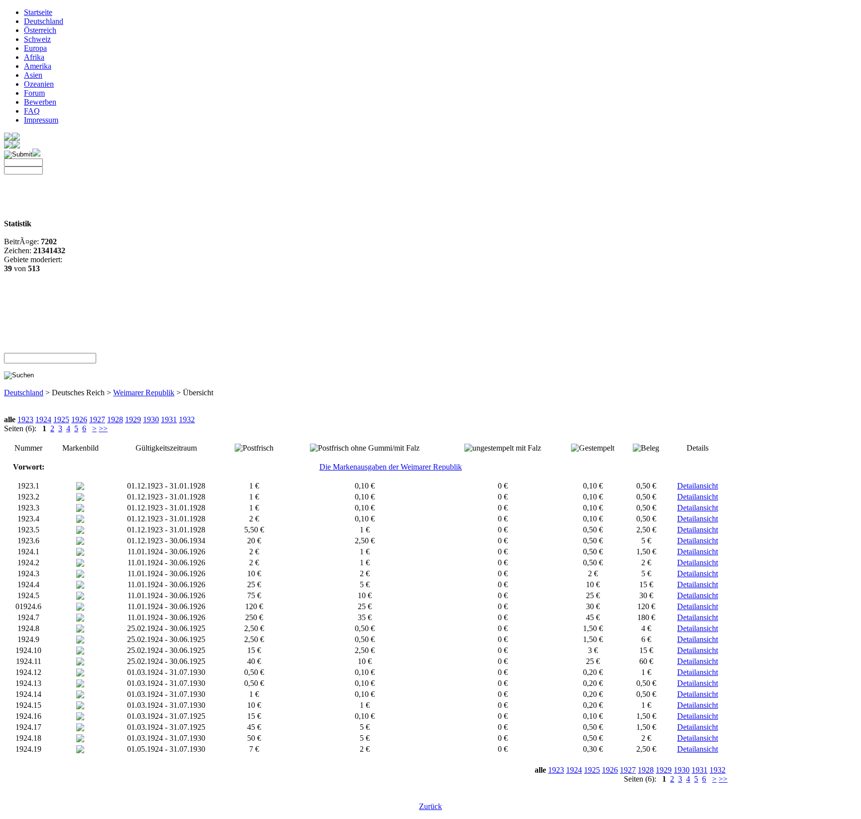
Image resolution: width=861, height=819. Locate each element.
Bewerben (40, 102)
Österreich (40, 30)
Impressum (41, 120)
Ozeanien (39, 84)
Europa (35, 48)
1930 (151, 419)
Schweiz (37, 39)
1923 (25, 419)
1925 (61, 419)
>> (103, 428)
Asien (33, 75)
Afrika (34, 57)
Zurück (430, 806)
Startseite (38, 12)
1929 (133, 419)
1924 (43, 419)
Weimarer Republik (143, 392)
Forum (34, 93)
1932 (187, 419)
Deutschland (43, 21)
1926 (79, 419)
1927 (97, 419)
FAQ (32, 111)
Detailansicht (697, 486)
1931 (169, 419)
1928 (115, 419)
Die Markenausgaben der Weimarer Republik (390, 467)
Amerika (37, 66)
